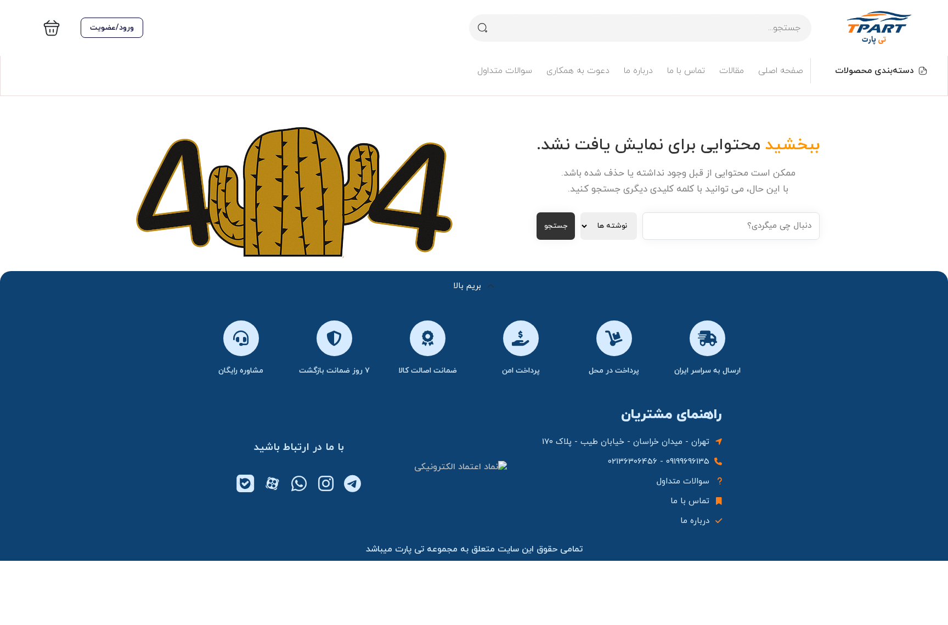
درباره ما (638, 71)
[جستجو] (482, 28)
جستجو (555, 226)
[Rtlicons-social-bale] (245, 483)
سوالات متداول (504, 71)
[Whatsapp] (299, 483)
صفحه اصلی (780, 71)
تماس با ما (686, 71)
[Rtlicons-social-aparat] (272, 483)
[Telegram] (353, 483)
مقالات (731, 71)
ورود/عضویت (112, 27)
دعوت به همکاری (578, 71)
